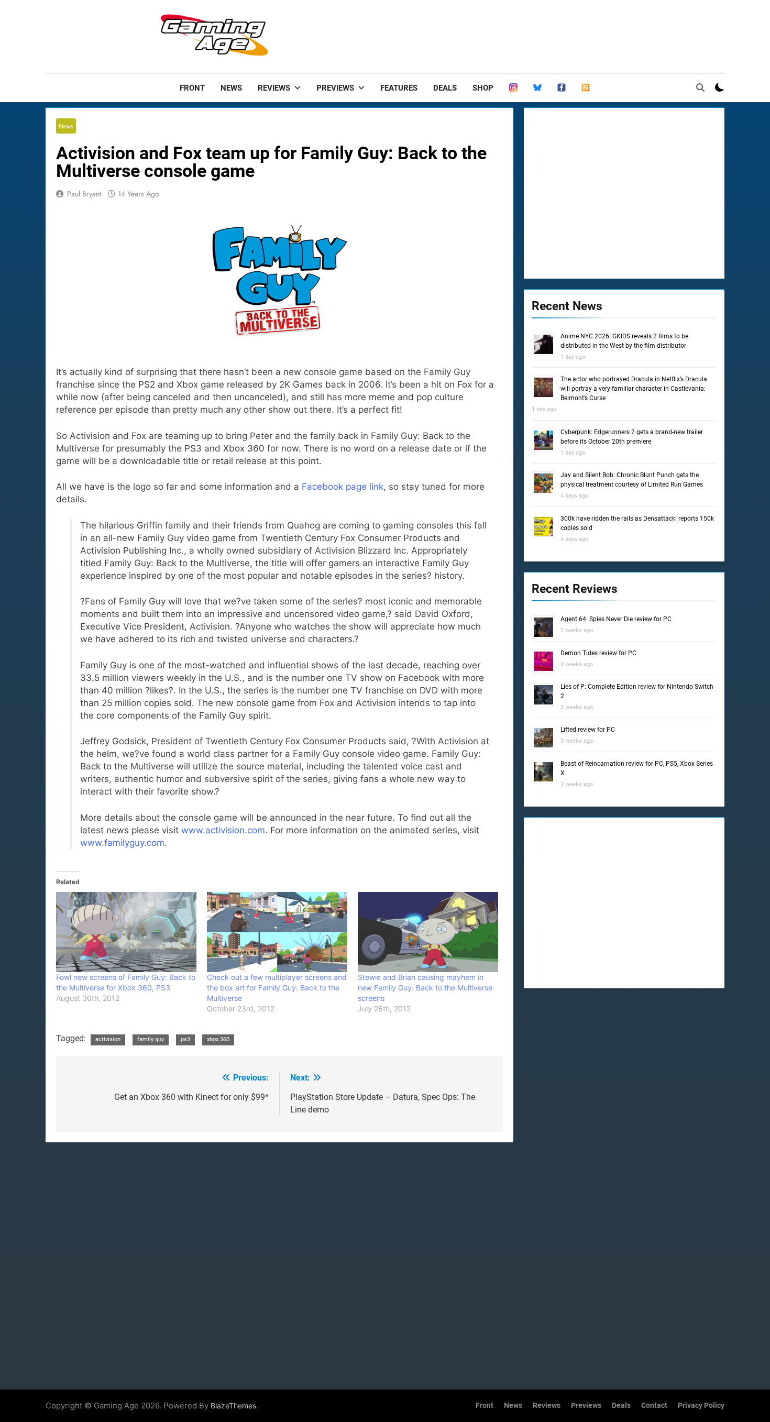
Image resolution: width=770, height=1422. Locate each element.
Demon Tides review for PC (598, 653)
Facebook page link (342, 486)
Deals (445, 88)
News (231, 88)
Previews (335, 88)
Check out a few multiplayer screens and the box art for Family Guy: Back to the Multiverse (277, 987)
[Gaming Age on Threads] (513, 88)
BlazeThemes (233, 1405)
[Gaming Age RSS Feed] (586, 88)
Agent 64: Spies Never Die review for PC (616, 619)
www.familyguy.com (122, 842)
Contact (654, 1405)
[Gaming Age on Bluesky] (537, 88)
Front (192, 88)
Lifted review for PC (587, 729)
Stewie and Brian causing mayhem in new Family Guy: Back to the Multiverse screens (425, 987)
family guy (150, 1039)
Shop (482, 88)
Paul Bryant (84, 194)
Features (398, 88)
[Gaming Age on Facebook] (561, 88)
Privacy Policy (701, 1405)
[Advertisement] (533, 34)
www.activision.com (223, 830)
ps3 (185, 1039)
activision (107, 1039)
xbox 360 (218, 1039)
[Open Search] (700, 87)
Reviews (274, 88)
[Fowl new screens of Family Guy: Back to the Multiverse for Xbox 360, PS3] (126, 932)
